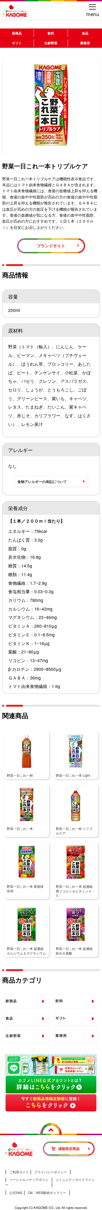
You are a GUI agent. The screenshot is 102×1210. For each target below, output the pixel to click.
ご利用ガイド (19, 1172)
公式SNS (15, 1192)
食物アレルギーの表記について (42, 481)
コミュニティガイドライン (75, 1179)
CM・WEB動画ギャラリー (47, 1192)
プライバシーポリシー (50, 1172)
